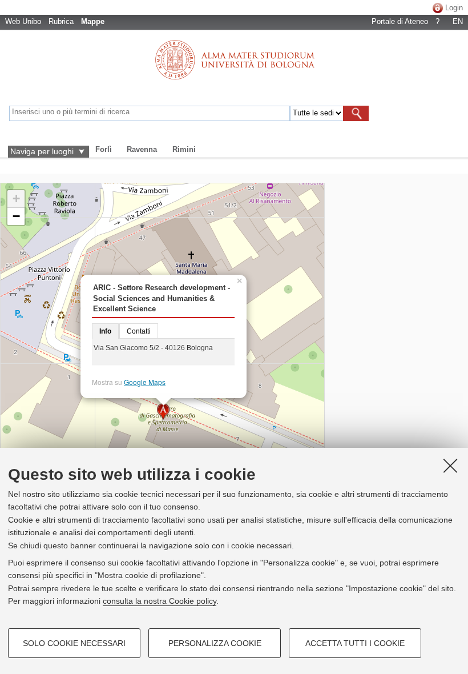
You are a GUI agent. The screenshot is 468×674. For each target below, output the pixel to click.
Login (454, 7)
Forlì (103, 149)
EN (458, 21)
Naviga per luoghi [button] (42, 151)
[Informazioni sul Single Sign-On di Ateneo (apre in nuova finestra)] (438, 7)
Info (105, 331)
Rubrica (61, 21)
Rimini (184, 149)
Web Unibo (23, 21)
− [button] (16, 216)
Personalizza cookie (214, 643)
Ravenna (142, 149)
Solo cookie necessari (74, 643)
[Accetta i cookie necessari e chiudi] (450, 465)
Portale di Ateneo (400, 21)
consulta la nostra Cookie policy (159, 600)
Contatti (139, 331)
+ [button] (16, 198)
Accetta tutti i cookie (355, 643)
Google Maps (145, 382)
